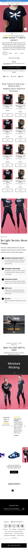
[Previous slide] (2, 457)
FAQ (10, 529)
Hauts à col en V (15, 538)
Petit (5, 53)
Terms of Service (20, 535)
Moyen (10, 53)
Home (1, 538)
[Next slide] (25, 457)
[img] (6, 423)
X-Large (22, 53)
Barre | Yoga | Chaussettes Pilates (15, 531)
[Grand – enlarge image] (7, 150)
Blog (6, 531)
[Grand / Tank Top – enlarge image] (20, 150)
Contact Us (5, 529)
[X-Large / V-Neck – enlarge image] (7, 175)
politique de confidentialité (9, 535)
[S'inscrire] (23, 508)
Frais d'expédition (6, 63)
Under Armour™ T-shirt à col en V (7, 106)
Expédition (14, 529)
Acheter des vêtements (7, 538)
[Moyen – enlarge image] (7, 124)
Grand (16, 53)
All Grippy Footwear (8, 533)
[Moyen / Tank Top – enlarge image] (20, 124)
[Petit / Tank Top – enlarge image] (20, 99)
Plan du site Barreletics (19, 533)
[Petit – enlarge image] (7, 99)
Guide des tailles (21, 529)
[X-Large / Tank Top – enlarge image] (20, 175)
